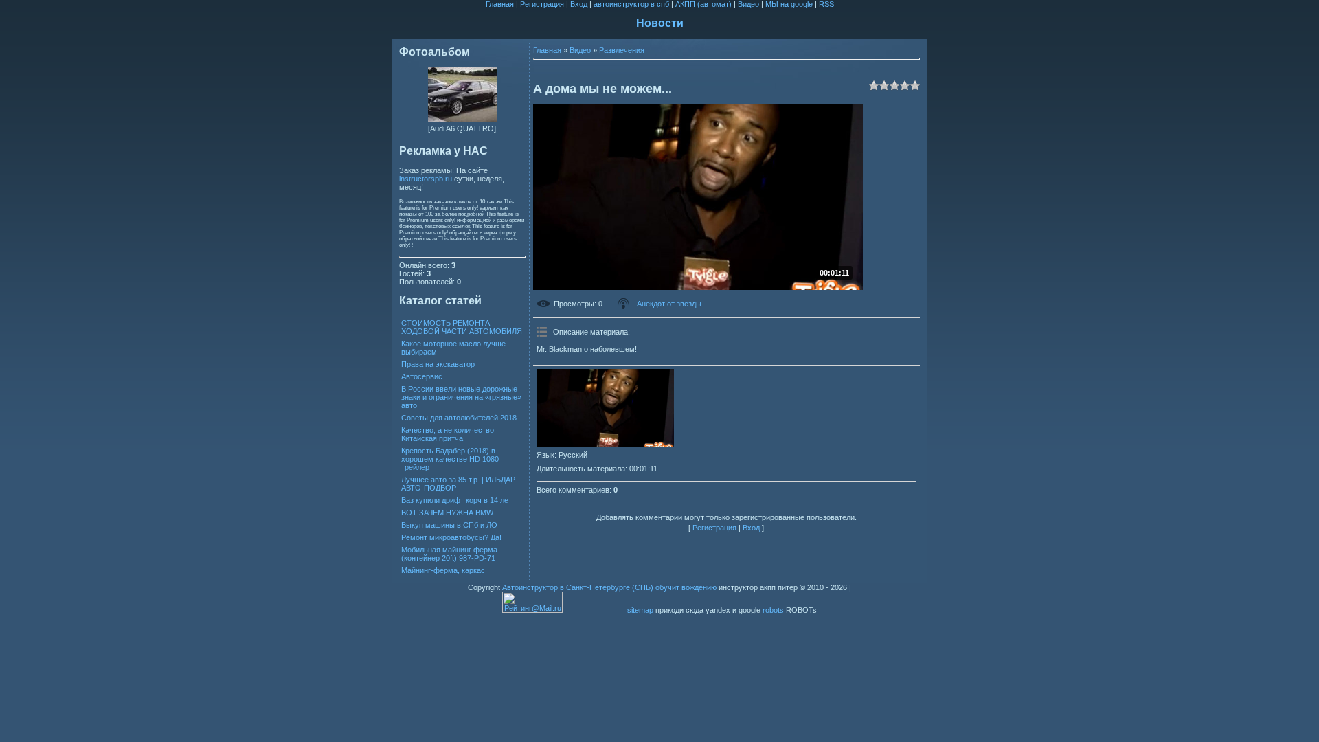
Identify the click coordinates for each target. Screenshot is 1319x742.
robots (773, 610)
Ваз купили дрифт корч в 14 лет (456, 500)
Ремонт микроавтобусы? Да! (451, 537)
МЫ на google (789, 4)
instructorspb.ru (425, 179)
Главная (500, 4)
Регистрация (542, 4)
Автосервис (421, 376)
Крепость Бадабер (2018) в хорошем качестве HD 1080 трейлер (450, 459)
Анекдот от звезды (669, 304)
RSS (826, 4)
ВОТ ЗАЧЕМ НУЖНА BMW (447, 512)
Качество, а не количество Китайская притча (447, 434)
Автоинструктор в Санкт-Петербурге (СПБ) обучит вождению (609, 587)
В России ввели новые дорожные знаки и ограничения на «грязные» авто (461, 397)
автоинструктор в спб (631, 4)
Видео (748, 4)
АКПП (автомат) (703, 4)
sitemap (640, 610)
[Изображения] (605, 408)
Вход (578, 4)
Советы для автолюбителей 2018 (459, 418)
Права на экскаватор (438, 364)
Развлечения (621, 50)
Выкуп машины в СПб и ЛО (449, 525)
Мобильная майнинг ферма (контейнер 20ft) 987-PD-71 (449, 554)
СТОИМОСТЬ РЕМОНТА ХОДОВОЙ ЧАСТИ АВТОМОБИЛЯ (461, 327)
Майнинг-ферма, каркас (443, 570)
